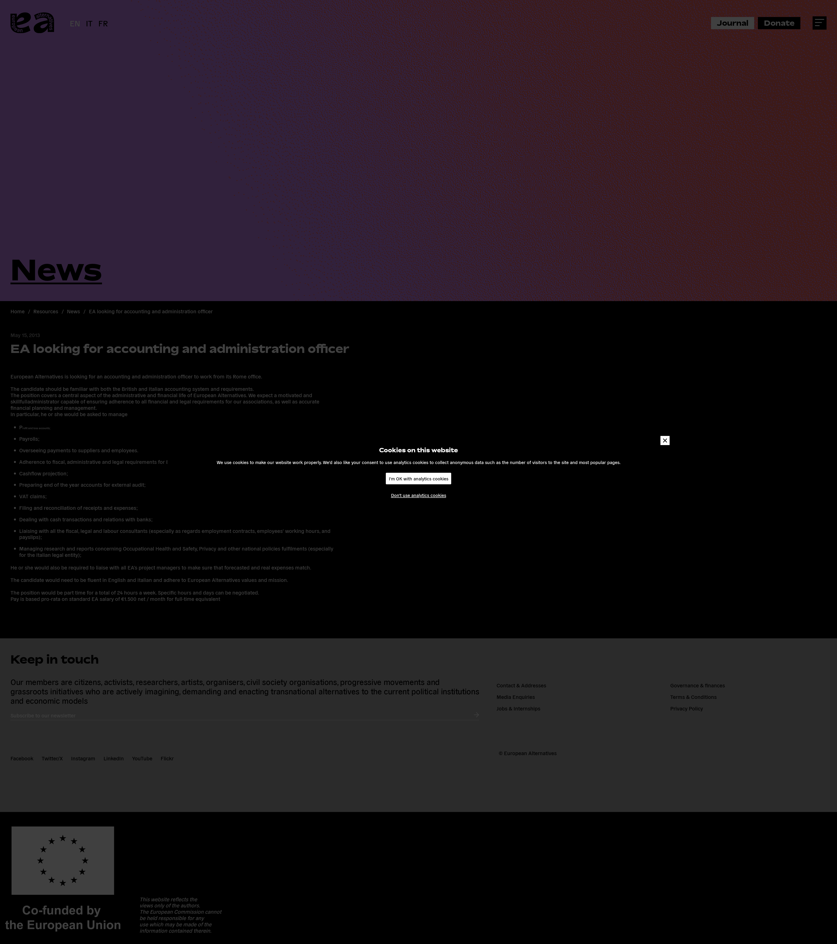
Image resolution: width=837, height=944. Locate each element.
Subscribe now (359, 488)
